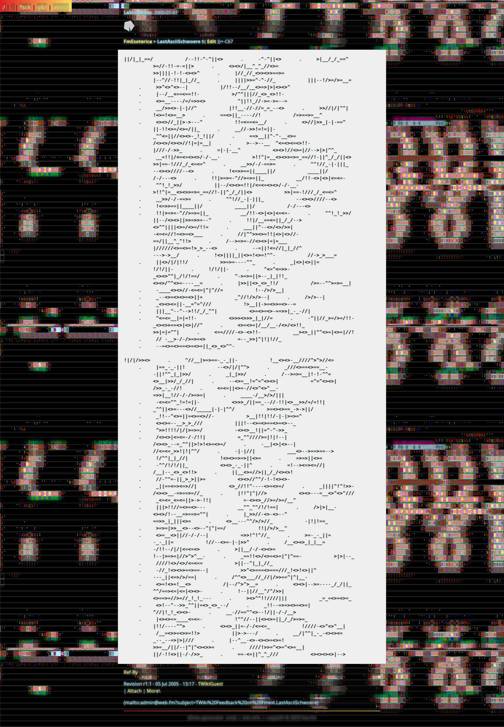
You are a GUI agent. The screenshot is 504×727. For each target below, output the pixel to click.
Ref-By (131, 672)
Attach (134, 691)
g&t (42, 7)
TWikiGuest (210, 684)
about (61, 7)
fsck (25, 7)
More (153, 691)
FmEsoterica (138, 41)
